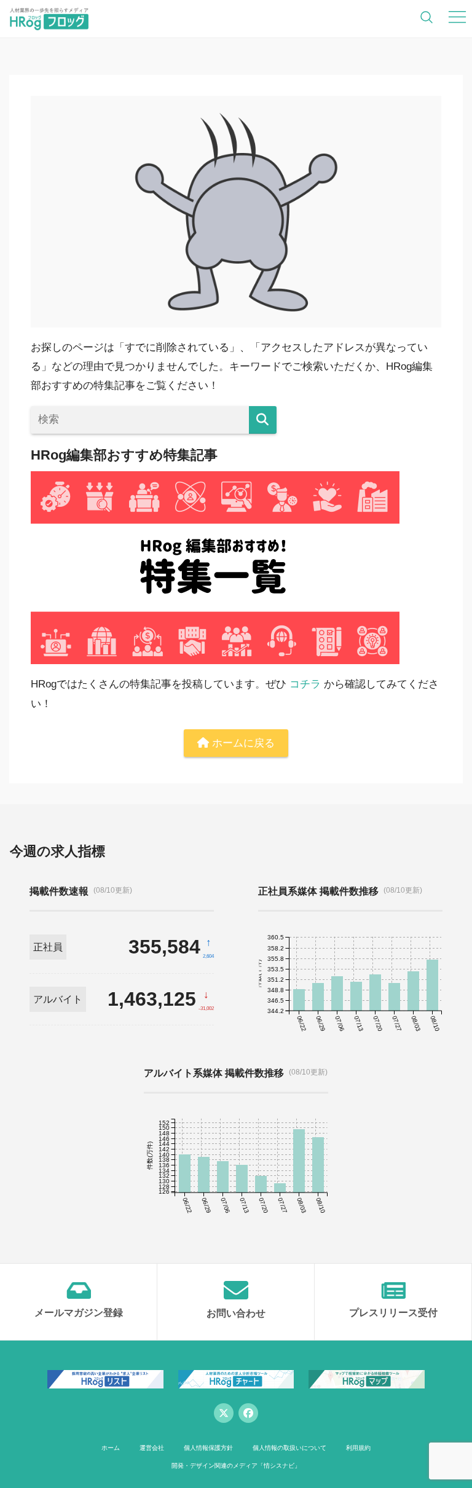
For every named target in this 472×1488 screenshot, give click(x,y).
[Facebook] (248, 1413)
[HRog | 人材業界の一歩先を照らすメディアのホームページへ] (49, 18)
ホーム (110, 1447)
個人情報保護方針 (208, 1447)
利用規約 (358, 1447)
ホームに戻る (242, 743)
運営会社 (152, 1447)
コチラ (305, 684)
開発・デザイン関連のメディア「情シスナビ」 (236, 1465)
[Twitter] (224, 1413)
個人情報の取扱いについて (289, 1447)
